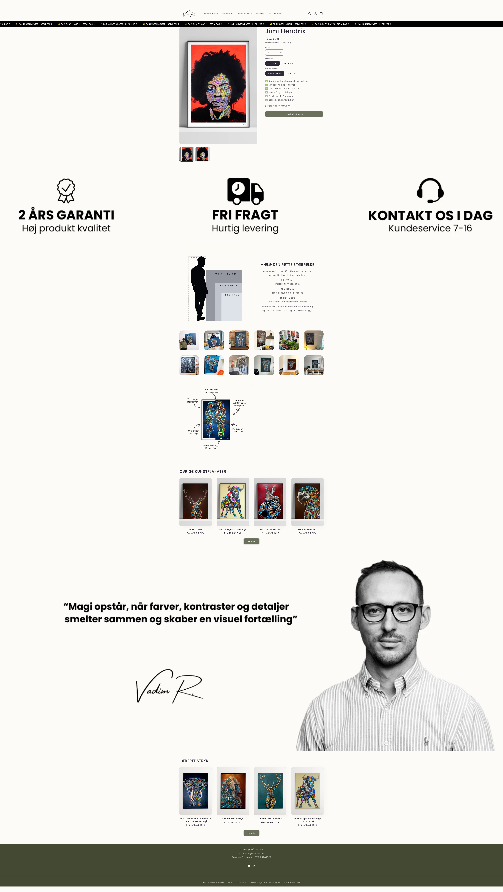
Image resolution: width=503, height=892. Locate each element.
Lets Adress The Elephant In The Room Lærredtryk (195, 820)
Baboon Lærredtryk (233, 818)
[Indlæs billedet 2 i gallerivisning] (202, 154)
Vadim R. (213, 883)
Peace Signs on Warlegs (232, 529)
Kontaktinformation (292, 883)
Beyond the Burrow (270, 529)
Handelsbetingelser (257, 883)
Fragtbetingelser (274, 883)
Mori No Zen (195, 529)
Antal (267, 47)
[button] (310, 14)
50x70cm (272, 63)
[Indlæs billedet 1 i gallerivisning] (186, 154)
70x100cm (289, 63)
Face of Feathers (307, 529)
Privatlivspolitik (240, 883)
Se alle (251, 541)
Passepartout (275, 73)
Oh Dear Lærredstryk (270, 818)
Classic (292, 73)
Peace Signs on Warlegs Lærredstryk (307, 820)
